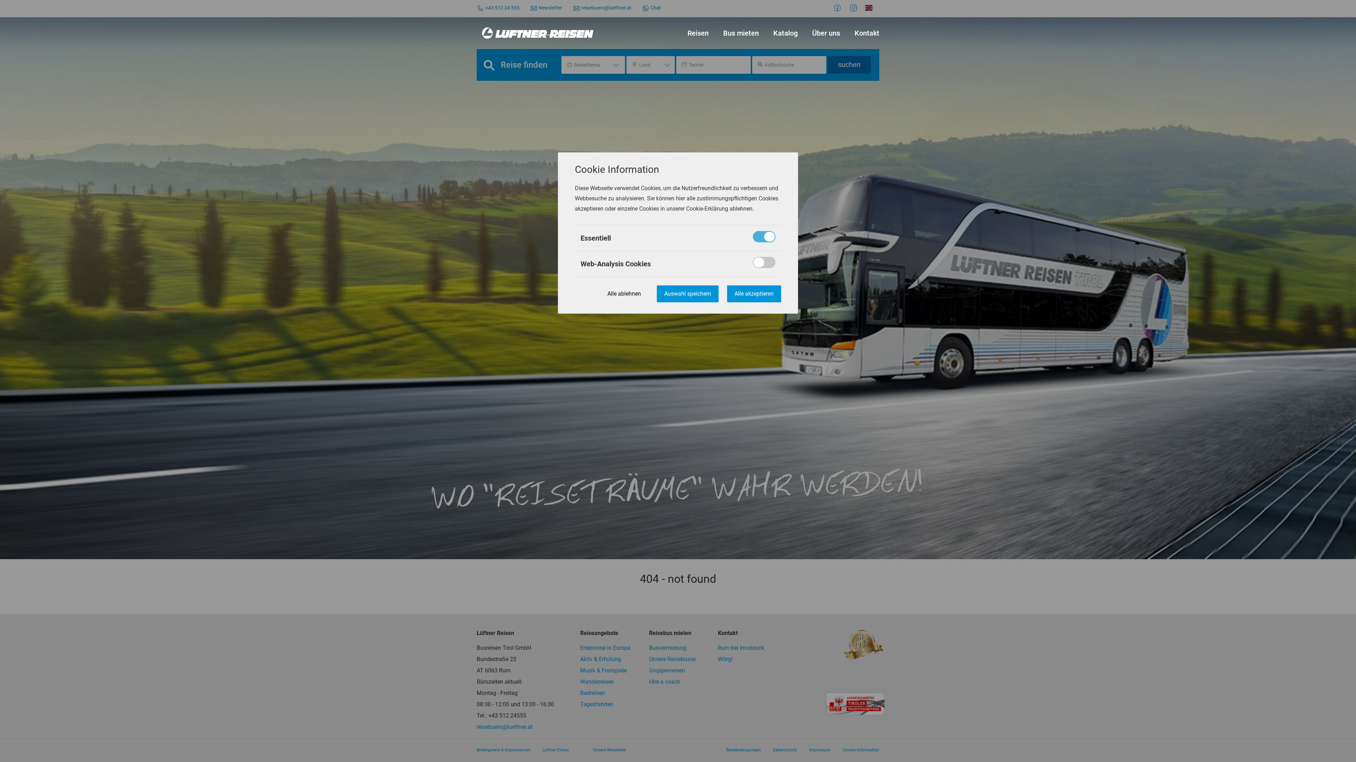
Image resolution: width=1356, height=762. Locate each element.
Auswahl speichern (687, 293)
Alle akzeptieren (754, 293)
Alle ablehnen (624, 293)
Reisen (698, 33)
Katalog (785, 33)
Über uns (826, 33)
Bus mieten (741, 33)
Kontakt (867, 33)
